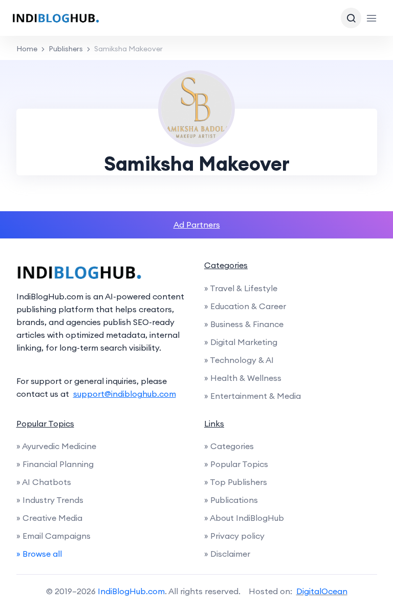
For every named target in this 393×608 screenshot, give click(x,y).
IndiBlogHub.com (131, 591)
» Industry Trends (49, 500)
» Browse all (39, 554)
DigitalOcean (321, 591)
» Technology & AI (239, 360)
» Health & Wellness (242, 378)
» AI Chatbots (43, 482)
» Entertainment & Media (252, 396)
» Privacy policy (234, 536)
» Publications (231, 500)
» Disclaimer (227, 554)
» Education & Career (245, 306)
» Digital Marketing (240, 342)
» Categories (229, 446)
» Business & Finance (243, 324)
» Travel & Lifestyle (240, 288)
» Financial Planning (55, 464)
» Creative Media (49, 518)
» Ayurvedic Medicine (56, 446)
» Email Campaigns (53, 536)
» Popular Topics (236, 464)
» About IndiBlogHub (244, 518)
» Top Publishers (235, 482)
